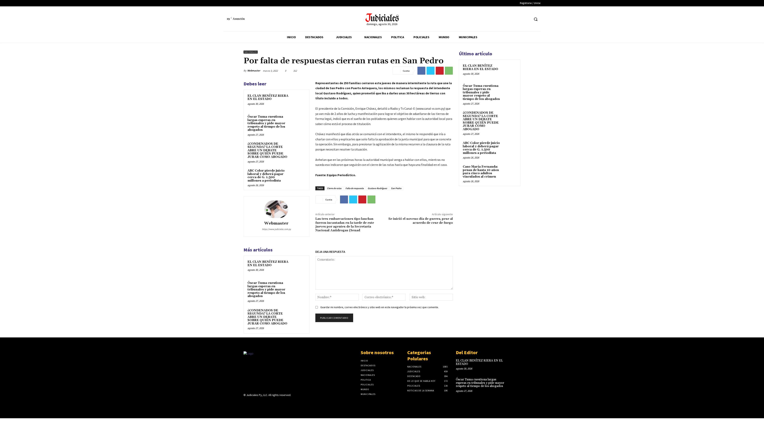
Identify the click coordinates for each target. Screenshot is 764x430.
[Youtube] (274, 402)
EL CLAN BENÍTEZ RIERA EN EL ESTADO (268, 97)
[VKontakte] (267, 402)
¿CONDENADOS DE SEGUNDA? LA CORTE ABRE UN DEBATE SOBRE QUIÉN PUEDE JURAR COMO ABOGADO (267, 150)
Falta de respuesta (354, 188)
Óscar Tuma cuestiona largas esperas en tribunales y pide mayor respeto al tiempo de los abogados (266, 123)
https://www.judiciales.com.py (276, 229)
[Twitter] (527, 19)
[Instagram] (252, 402)
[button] (535, 19)
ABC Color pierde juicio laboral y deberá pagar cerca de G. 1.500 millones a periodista (266, 176)
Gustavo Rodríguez (377, 188)
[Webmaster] (276, 209)
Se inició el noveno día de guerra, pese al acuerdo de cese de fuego (420, 221)
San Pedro (396, 188)
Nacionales (250, 52)
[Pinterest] (440, 71)
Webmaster (253, 70)
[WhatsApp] (449, 71)
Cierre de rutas (334, 188)
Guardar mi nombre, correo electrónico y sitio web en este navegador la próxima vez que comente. (379, 307)
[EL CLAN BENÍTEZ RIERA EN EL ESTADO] (297, 101)
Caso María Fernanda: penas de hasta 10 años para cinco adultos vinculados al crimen (481, 172)
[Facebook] (519, 19)
